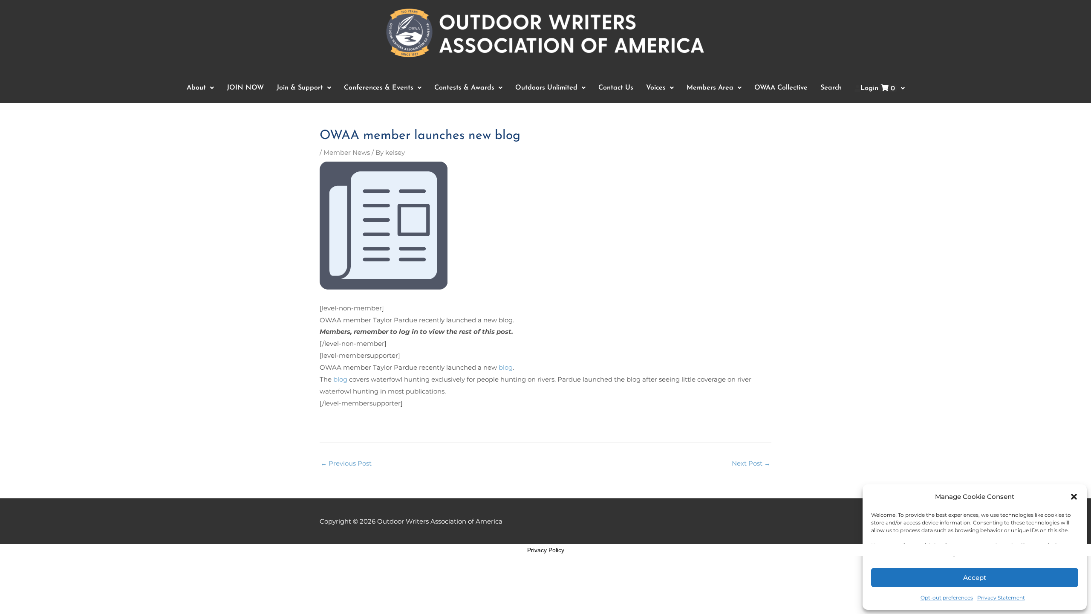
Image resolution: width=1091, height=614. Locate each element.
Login (877, 88)
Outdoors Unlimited (546, 87)
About (196, 87)
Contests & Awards (464, 87)
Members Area (710, 87)
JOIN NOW (245, 87)
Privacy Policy (545, 550)
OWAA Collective (781, 87)
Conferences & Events (378, 87)
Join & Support (300, 87)
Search (831, 87)
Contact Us (615, 87)
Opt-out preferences (947, 597)
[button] (1074, 496)
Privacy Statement (1001, 597)
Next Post (751, 463)
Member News (346, 152)
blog (506, 367)
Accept (974, 577)
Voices (656, 87)
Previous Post (346, 463)
